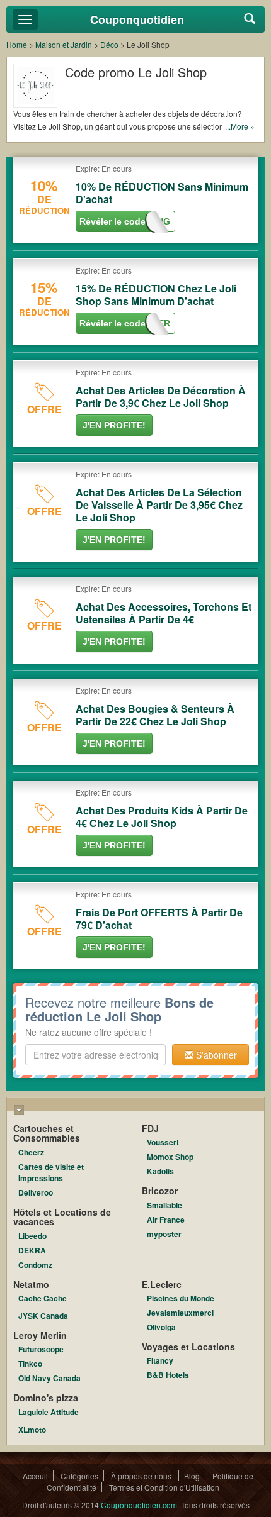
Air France (166, 1219)
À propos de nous (142, 1475)
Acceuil (35, 1475)
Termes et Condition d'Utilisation (164, 1487)
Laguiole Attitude (48, 1412)
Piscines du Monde (180, 1298)
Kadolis (160, 1171)
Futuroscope (41, 1349)
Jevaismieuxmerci (180, 1312)
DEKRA (32, 1250)
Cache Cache (42, 1298)
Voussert (163, 1142)
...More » (240, 126)
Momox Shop (170, 1156)
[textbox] (95, 1054)
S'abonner (215, 1054)
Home (16, 44)
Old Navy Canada (49, 1378)
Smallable (164, 1205)
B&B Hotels (168, 1375)
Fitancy (160, 1360)
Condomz (35, 1264)
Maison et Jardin (63, 44)
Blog (192, 1475)
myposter (164, 1234)
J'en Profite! (114, 425)
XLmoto (32, 1429)
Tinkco (30, 1363)
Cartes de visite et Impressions (51, 1172)
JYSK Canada (43, 1315)
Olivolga (161, 1327)
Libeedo (32, 1236)
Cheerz (31, 1152)
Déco (109, 44)
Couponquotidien (137, 19)
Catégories (79, 1475)
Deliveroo (35, 1192)
